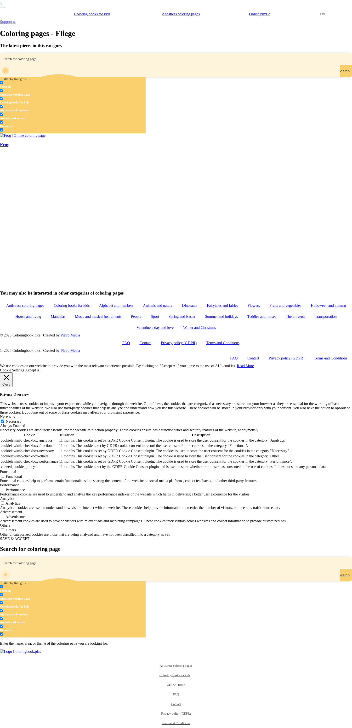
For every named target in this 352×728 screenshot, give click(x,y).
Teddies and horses (261, 316)
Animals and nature (157, 305)
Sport (155, 316)
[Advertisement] (143, 185)
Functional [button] (8, 472)
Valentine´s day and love (155, 327)
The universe (295, 316)
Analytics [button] (7, 498)
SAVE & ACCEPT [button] (14, 539)
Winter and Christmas (199, 327)
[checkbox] (24, 85)
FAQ (126, 343)
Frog (5, 144)
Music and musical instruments (98, 316)
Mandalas (58, 316)
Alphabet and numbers (116, 305)
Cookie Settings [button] (12, 370)
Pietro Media (70, 335)
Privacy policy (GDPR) (179, 343)
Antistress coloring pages (181, 14)
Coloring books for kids (92, 14)
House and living (28, 316)
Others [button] (5, 525)
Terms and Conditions (222, 343)
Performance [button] (9, 485)
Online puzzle (259, 14)
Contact (145, 343)
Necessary (13, 421)
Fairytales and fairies (222, 305)
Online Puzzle (176, 685)
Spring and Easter (182, 316)
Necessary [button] (8, 417)
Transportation (326, 316)
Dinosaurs (189, 305)
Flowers (254, 305)
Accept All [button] (33, 370)
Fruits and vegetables (285, 305)
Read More (245, 366)
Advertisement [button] (11, 512)
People (136, 316)
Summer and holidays (221, 316)
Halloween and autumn (328, 305)
